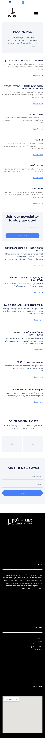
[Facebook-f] (23, 2)
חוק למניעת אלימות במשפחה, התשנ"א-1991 (28, 333)
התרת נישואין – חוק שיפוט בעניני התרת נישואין (24, 249)
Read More (38, 75)
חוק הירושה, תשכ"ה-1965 (30, 362)
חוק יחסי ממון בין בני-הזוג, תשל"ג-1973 (23, 304)
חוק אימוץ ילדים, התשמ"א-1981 (27, 389)
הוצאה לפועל (36, 165)
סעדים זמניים (36, 114)
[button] (36, 13)
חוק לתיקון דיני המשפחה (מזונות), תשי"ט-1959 (26, 279)
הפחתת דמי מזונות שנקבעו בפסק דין (23, 60)
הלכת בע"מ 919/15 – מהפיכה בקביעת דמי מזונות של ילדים (23, 87)
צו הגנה (39, 139)
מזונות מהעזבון (35, 188)
